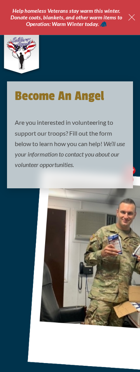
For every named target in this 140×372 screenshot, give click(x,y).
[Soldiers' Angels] (22, 53)
